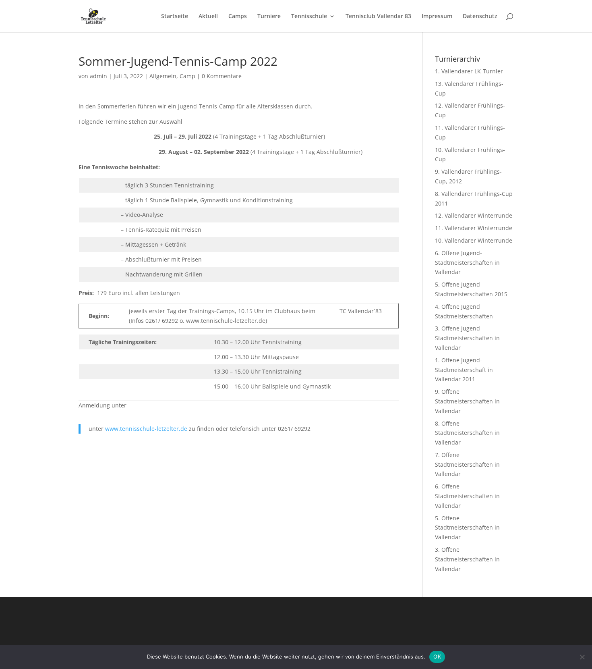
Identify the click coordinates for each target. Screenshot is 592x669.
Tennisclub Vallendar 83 (378, 16)
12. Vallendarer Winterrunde (473, 215)
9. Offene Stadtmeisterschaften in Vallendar (467, 401)
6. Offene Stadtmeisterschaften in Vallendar (467, 495)
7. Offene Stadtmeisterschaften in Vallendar (467, 464)
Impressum (437, 16)
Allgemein (162, 76)
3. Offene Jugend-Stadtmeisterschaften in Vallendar (467, 337)
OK (437, 656)
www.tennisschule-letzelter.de (146, 428)
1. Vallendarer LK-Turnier (469, 71)
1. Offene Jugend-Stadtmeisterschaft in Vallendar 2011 (464, 369)
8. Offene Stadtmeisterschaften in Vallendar (467, 433)
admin (98, 76)
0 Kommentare (222, 76)
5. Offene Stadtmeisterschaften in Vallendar (467, 527)
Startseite (174, 16)
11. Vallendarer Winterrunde (473, 228)
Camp (187, 76)
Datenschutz (480, 16)
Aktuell (208, 16)
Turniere (269, 16)
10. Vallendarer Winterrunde (473, 240)
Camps (237, 16)
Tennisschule (309, 16)
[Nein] (582, 657)
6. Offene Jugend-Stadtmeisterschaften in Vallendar (467, 262)
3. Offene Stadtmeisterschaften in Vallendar (467, 559)
